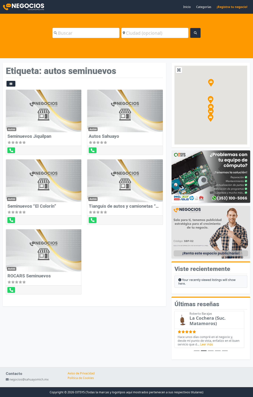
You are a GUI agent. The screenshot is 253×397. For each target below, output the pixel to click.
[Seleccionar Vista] (10, 84)
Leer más (206, 344)
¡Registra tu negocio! (232, 7)
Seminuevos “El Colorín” (31, 206)
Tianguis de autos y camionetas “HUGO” (129, 206)
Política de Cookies (81, 378)
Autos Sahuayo (104, 136)
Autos (11, 129)
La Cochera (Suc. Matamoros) (207, 320)
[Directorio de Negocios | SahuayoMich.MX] (23, 6)
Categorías (203, 7)
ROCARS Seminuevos (29, 276)
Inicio (187, 7)
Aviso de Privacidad (81, 373)
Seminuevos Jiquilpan (29, 136)
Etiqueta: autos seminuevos (61, 71)
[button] (210, 107)
